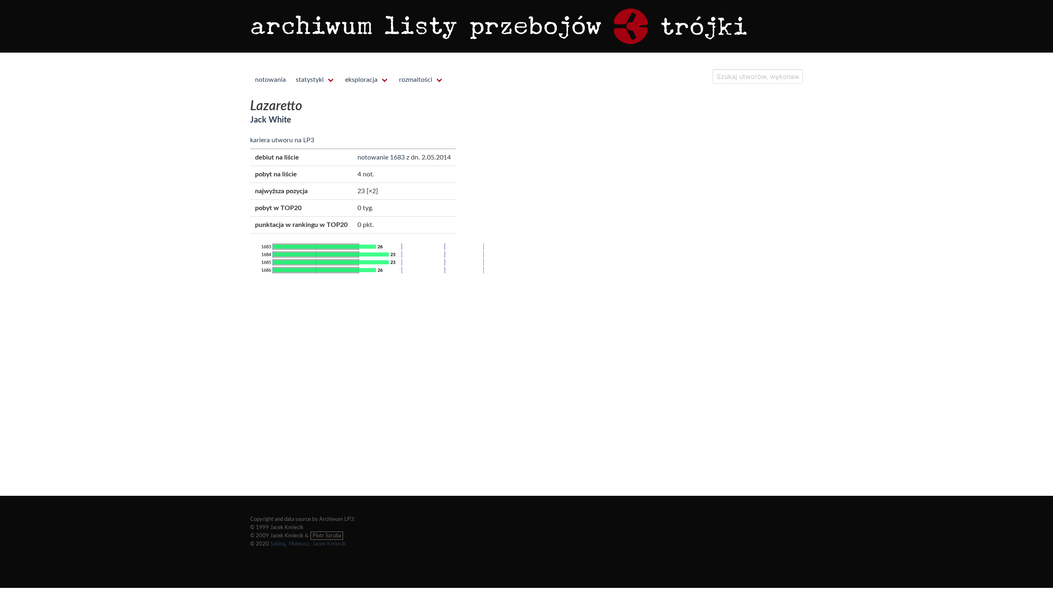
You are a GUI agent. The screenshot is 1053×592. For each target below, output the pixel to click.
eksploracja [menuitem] (361, 79)
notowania (270, 79)
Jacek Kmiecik (329, 544)
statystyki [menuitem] (310, 79)
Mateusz (299, 544)
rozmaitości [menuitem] (415, 79)
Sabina (277, 544)
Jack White (270, 120)
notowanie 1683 (381, 157)
